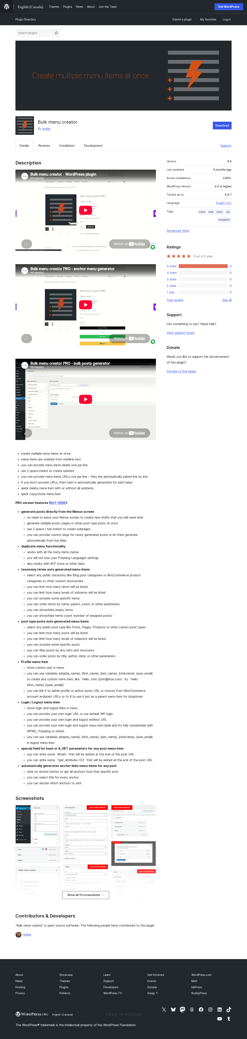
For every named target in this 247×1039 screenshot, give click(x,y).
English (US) (224, 202)
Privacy (20, 993)
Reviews (44, 145)
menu (220, 211)
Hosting (20, 987)
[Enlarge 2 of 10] (55, 852)
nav (228, 211)
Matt (194, 981)
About (19, 974)
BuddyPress (199, 993)
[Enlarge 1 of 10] (55, 810)
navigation (224, 219)
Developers (110, 987)
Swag (152, 993)
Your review (175, 300)
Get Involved (155, 974)
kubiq (46, 129)
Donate (152, 987)
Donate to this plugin (181, 371)
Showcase (66, 974)
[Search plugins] (56, 33)
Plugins (64, 987)
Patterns (64, 993)
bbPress (196, 987)
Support (226, 145)
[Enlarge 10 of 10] (151, 874)
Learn (107, 974)
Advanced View (178, 231)
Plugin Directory (25, 19)
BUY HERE (58, 503)
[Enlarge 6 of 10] (103, 869)
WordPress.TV (112, 993)
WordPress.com (201, 974)
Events (151, 981)
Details (24, 145)
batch (202, 211)
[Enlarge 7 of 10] (103, 900)
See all (227, 300)
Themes (64, 981)
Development (93, 145)
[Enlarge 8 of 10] (151, 810)
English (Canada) (62, 1014)
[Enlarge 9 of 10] (151, 846)
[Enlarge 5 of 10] (103, 810)
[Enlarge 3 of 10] (55, 871)
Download (222, 125)
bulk (211, 211)
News (19, 981)
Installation (67, 145)
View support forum (181, 333)
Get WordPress (228, 6)
